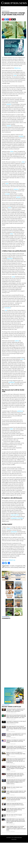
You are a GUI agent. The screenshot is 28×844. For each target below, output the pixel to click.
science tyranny (14, 567)
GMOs (3, 567)
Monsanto (7, 567)
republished (11, 382)
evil (16, 565)
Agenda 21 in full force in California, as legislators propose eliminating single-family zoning (15, 753)
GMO (24, 565)
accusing (7, 194)
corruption (12, 565)
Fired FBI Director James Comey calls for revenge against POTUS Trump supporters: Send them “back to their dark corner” (15, 775)
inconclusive (8, 307)
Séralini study (21, 567)
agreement (9, 258)
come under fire (15, 515)
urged (6, 183)
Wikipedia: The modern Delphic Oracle (14, 787)
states (11, 233)
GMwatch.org (17, 68)
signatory (16, 189)
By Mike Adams (13, 801)
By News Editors (13, 712)
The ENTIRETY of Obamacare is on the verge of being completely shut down (16, 722)
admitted (9, 104)
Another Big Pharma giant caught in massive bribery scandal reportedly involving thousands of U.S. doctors (15, 810)
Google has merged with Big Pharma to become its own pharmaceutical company (15, 804)
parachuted (14, 531)
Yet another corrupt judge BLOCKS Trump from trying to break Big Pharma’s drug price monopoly (16, 735)
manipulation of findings (17, 518)
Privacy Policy (14, 839)
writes (11, 151)
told (6, 310)
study (15, 75)
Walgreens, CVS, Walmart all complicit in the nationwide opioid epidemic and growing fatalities (15, 741)
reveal (13, 276)
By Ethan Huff (13, 737)
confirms (17, 340)
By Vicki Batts (13, 812)
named (8, 528)
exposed (9, 125)
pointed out (20, 411)
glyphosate (20, 565)
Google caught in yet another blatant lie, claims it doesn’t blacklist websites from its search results (16, 792)
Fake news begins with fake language (14, 814)
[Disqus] (14, 636)
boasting (21, 136)
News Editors (10, 17)
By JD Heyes (13, 731)
